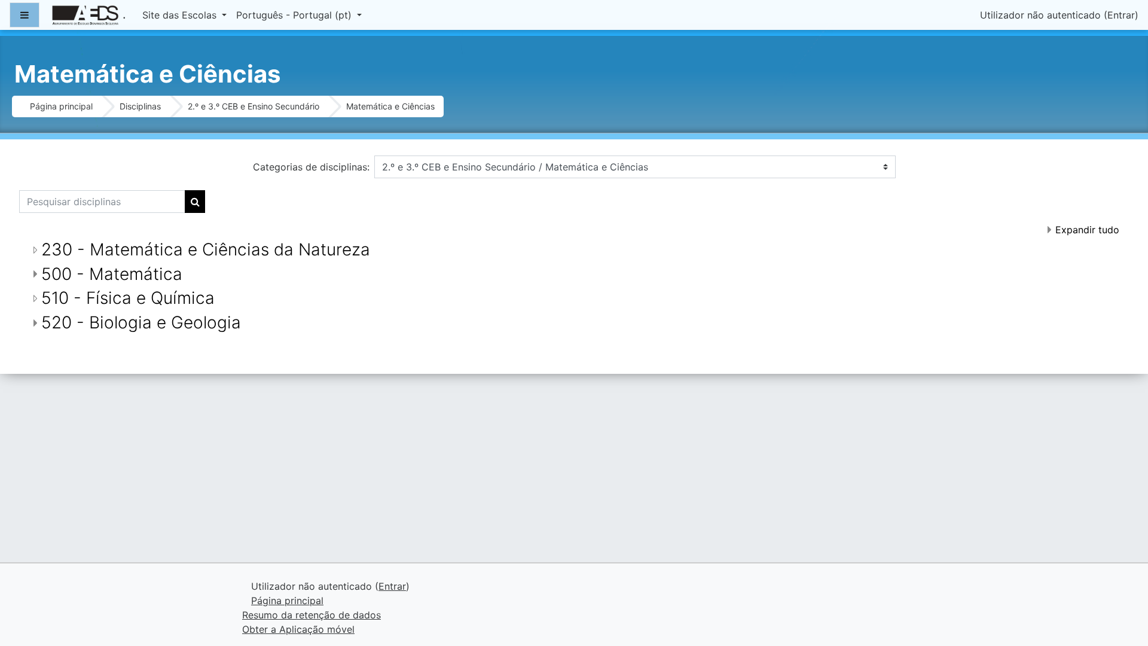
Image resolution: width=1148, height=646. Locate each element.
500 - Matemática (111, 274)
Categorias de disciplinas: (311, 167)
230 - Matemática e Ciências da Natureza (205, 249)
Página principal (61, 106)
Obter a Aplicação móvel (298, 629)
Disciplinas (140, 106)
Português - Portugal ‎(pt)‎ (295, 15)
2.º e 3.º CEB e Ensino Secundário (253, 106)
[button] (1121, 586)
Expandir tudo (1087, 230)
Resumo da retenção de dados (311, 615)
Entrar (1121, 15)
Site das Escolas (180, 15)
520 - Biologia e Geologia (141, 322)
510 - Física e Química (128, 298)
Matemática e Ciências (390, 106)
